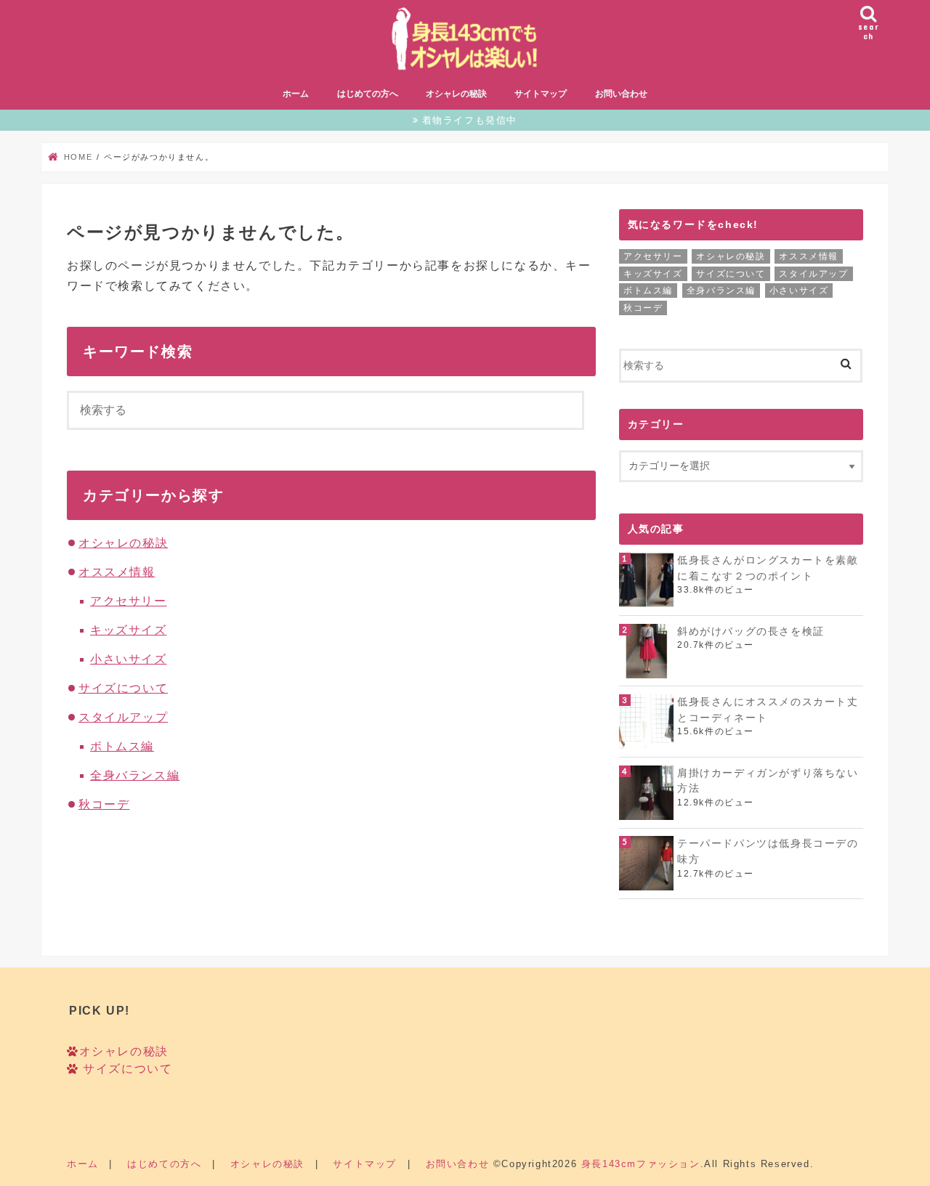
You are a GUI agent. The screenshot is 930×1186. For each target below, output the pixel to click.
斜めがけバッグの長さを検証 (751, 631)
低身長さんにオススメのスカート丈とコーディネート (768, 709)
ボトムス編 (122, 746)
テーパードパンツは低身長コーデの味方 (768, 851)
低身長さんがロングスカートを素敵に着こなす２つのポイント (768, 568)
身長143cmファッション (640, 1163)
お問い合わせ (621, 94)
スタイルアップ (123, 717)
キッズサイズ (128, 630)
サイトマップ (540, 94)
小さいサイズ (128, 659)
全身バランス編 (134, 775)
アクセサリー (128, 601)
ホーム (296, 94)
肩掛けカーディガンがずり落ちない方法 (768, 781)
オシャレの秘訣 (456, 94)
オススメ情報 (116, 572)
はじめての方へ (367, 94)
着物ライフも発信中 (469, 120)
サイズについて (123, 688)
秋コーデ (103, 804)
